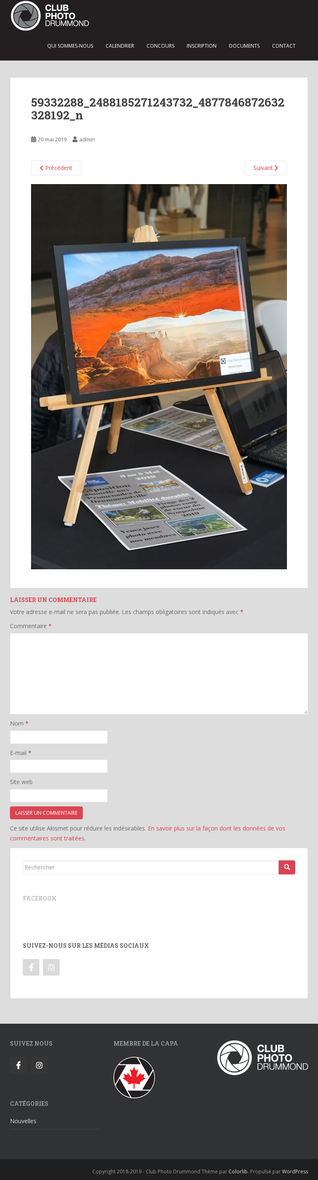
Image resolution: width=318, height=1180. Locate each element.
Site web (21, 782)
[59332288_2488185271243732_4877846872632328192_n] (159, 376)
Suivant (264, 168)
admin (87, 139)
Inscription (202, 45)
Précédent (57, 168)
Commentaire (31, 626)
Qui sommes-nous (70, 45)
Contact (284, 45)
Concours (160, 45)
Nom (19, 723)
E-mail (20, 753)
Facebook (40, 898)
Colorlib (238, 1171)
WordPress (295, 1171)
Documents (244, 45)
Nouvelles (23, 1121)
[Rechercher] (287, 867)
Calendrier (120, 45)
